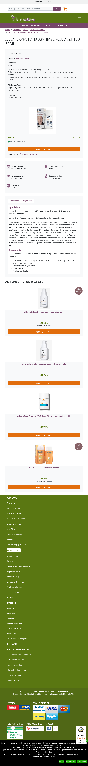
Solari (25, 29)
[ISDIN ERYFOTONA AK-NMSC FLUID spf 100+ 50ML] (42, 120)
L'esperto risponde (14, 675)
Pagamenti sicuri (13, 571)
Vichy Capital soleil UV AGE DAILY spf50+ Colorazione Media (44, 364)
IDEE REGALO (12, 644)
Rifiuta (61, 762)
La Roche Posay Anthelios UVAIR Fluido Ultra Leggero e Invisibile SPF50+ (44, 416)
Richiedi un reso (13, 550)
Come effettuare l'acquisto (17, 534)
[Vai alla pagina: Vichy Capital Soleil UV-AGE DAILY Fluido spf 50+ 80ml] (44, 298)
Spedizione (14, 201)
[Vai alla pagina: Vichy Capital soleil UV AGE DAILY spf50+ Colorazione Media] (44, 350)
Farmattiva (11, 503)
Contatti (10, 561)
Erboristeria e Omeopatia (17, 639)
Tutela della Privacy (14, 587)
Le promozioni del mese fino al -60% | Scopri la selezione (44, 25)
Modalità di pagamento (16, 544)
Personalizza (70, 762)
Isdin (16, 56)
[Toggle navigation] (80, 18)
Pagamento (28, 201)
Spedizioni (11, 539)
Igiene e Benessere (14, 623)
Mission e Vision (13, 508)
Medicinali (11, 608)
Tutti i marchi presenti (15, 660)
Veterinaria (11, 633)
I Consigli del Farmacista (16, 670)
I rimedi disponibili (14, 665)
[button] (7, 391)
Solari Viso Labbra (37, 29)
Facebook (25, 154)
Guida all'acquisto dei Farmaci (19, 654)
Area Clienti (11, 529)
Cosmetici (17, 29)
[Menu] (84, 727)
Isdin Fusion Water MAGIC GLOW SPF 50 (44, 468)
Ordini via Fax (12, 556)
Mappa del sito (13, 680)
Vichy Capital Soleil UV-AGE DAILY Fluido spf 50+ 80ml (44, 312)
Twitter (35, 154)
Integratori (11, 613)
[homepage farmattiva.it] (23, 18)
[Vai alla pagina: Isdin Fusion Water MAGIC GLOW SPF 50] (44, 454)
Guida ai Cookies (13, 592)
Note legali (11, 597)
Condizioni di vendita (15, 582)
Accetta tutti (82, 762)
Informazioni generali (15, 577)
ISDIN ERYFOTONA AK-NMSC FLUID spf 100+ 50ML (28, 32)
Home (7, 29)
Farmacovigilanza (14, 513)
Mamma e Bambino (15, 628)
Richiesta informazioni (16, 518)
